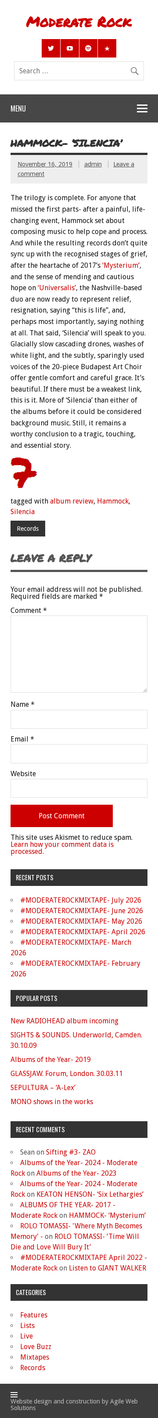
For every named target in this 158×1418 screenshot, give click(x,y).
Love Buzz (35, 1346)
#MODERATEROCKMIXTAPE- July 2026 (80, 900)
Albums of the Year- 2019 (51, 1059)
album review (71, 501)
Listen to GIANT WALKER (107, 1268)
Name (23, 704)
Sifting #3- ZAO (71, 1152)
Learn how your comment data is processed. (62, 848)
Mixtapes (34, 1357)
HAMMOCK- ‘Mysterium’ (107, 1215)
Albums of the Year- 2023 (76, 1173)
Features (33, 1315)
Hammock (113, 501)
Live (26, 1336)
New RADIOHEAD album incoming (64, 1021)
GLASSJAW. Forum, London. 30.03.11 (67, 1073)
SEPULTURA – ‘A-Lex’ (43, 1087)
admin (93, 164)
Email (22, 739)
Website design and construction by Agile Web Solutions (74, 1404)
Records (28, 528)
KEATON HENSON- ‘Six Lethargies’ (90, 1194)
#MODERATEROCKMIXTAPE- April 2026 (82, 932)
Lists (27, 1325)
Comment (29, 610)
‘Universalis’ (57, 288)
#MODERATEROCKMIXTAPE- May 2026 (81, 921)
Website (23, 773)
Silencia (23, 511)
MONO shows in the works (52, 1102)
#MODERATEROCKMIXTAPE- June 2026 (81, 911)
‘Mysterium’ (121, 265)
